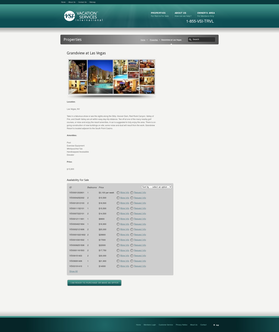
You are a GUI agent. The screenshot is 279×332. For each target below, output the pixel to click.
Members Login (150, 324)
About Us (71, 2)
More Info (124, 192)
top (217, 325)
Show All (73, 271)
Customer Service (166, 324)
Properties (154, 40)
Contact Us (82, 2)
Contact (203, 324)
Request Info (140, 192)
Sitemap (92, 2)
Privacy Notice (181, 324)
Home (63, 2)
